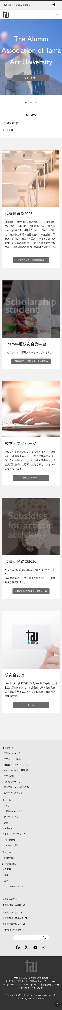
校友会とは (7, 748)
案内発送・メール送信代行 (16, 787)
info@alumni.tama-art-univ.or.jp (18, 985)
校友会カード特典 (12, 759)
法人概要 (6, 869)
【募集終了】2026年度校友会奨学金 (31, 361)
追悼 (6, 881)
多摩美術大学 (8, 899)
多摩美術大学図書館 (11, 905)
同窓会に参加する (14, 811)
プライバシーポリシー (12, 886)
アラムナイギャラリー (14, 753)
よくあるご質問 (11, 845)
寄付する (6, 852)
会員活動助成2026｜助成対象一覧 (31, 591)
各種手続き (7, 828)
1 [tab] (26, 102)
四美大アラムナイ (10, 912)
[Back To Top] (57, 1004)
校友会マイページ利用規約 (16, 770)
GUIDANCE (31, 78)
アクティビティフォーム (14, 834)
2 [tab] (31, 102)
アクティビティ (11, 817)
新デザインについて (13, 793)
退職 (6, 875)
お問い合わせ (8, 840)
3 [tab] (36, 102)
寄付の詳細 (9, 858)
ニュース (6, 800)
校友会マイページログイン (16, 765)
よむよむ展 (7, 130)
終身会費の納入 (9, 864)
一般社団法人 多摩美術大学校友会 (16, 5)
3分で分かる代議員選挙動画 (31, 260)
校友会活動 (9, 776)
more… (31, 705)
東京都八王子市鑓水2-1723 (29, 981)
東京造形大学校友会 (11, 924)
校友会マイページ (31, 477)
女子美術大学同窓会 (11, 930)
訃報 (6, 823)
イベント (8, 806)
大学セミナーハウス (13, 782)
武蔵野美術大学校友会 (12, 918)
